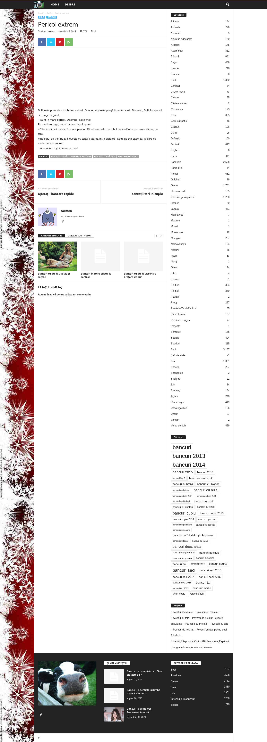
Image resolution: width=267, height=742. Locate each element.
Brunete (175, 74)
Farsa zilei (177, 167)
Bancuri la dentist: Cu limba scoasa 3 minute (143, 691)
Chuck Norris (178, 91)
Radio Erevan (178, 314)
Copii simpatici (179, 121)
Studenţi (175, 390)
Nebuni (175, 249)
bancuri (182, 447)
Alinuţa (175, 21)
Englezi (175, 150)
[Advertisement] (71, 79)
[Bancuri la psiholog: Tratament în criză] (114, 714)
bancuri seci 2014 (183, 576)
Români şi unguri (180, 320)
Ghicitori (175, 179)
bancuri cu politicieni (182, 525)
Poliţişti (175, 290)
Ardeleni (175, 44)
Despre (70, 4)
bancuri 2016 (205, 472)
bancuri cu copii (203, 501)
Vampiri (175, 419)
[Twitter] (51, 42)
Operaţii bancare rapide (56, 194)
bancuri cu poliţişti (205, 525)
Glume (174, 185)
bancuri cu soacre (181, 530)
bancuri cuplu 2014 (183, 519)
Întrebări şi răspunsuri (183, 197)
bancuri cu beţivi (183, 483)
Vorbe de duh (178, 425)
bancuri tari (203, 582)
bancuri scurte (218, 563)
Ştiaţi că (175, 378)
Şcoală (175, 337)
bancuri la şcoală (182, 558)
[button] (227, 4)
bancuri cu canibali (127, 156)
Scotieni (175, 343)
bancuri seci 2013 (210, 570)
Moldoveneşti (178, 244)
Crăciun (175, 126)
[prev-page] (156, 236)
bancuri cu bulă (59, 156)
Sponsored (177, 372)
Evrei (174, 156)
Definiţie (175, 138)
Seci (173, 349)
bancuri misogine (205, 558)
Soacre (175, 367)
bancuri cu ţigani (180, 541)
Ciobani (175, 97)
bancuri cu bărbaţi (181, 501)
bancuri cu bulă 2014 (81, 156)
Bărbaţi (175, 56)
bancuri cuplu (184, 513)
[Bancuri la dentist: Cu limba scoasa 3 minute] (114, 695)
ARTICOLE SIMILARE (51, 235)
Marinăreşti (177, 214)
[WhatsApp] (69, 42)
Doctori (175, 144)
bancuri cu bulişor (181, 490)
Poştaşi (175, 296)
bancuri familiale (209, 552)
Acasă (40, 13)
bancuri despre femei (184, 552)
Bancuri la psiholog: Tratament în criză (139, 710)
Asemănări (177, 50)
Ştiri (173, 384)
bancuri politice (198, 564)
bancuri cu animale (201, 478)
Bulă (49, 13)
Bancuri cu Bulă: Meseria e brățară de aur (140, 275)
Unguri (174, 413)
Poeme (175, 279)
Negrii (174, 255)
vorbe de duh (197, 593)
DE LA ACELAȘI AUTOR (79, 235)
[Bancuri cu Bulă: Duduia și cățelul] (57, 256)
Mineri (174, 226)
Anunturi (175, 33)
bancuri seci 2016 (182, 582)
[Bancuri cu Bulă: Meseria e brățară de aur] (143, 256)
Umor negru (177, 402)
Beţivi (174, 62)
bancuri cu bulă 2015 (104, 156)
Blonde (175, 68)
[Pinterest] (60, 42)
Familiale (176, 162)
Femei (174, 173)
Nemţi (174, 261)
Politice (175, 285)
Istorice (175, 203)
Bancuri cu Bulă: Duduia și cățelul (54, 275)
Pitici (174, 273)
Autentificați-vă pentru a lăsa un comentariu (64, 294)
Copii (174, 115)
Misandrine (177, 232)
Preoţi (174, 302)
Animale (175, 27)
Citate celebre (178, 103)
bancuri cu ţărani (200, 541)
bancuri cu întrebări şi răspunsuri (193, 535)
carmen (51, 31)
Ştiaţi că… (177, 635)
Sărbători (176, 331)
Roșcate (175, 326)
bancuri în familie (202, 588)
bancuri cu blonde (208, 484)
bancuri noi (179, 563)
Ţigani (174, 396)
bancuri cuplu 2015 (207, 519)
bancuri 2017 (179, 478)
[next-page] (161, 236)
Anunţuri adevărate (181, 38)
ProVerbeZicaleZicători (183, 308)
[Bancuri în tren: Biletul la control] (100, 256)
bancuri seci (184, 570)
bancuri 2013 (189, 456)
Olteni (174, 267)
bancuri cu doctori (183, 507)
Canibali (52, 17)
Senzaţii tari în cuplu (147, 194)
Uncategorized (179, 408)
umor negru (179, 593)
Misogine (176, 238)
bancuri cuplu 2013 (212, 513)
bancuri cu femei (206, 507)
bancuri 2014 (189, 464)
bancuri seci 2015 (210, 576)
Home (55, 4)
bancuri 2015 (183, 472)
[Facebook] (42, 42)
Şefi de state (178, 355)
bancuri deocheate (187, 546)
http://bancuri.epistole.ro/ (72, 216)
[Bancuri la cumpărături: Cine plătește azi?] (114, 676)
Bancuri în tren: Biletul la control (96, 275)
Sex (173, 361)
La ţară (175, 208)
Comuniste (177, 109)
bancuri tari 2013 (180, 588)
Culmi (174, 132)
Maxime (175, 220)
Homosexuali (178, 191)
